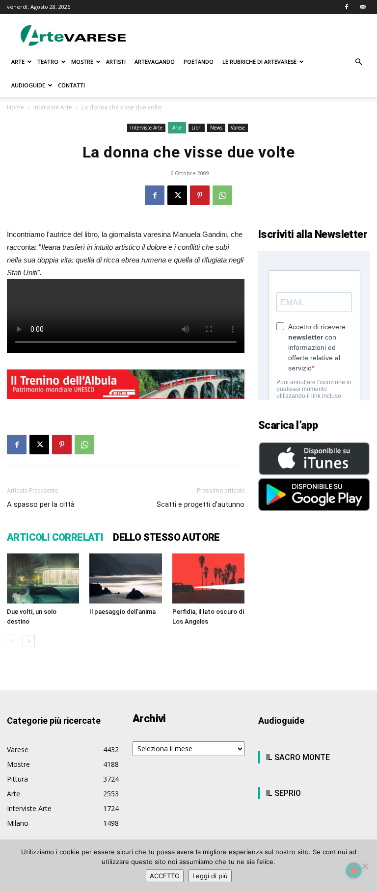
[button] (358, 62)
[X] (177, 195)
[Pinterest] (200, 195)
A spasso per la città (41, 504)
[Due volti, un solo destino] (43, 578)
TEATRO (47, 61)
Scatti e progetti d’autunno (200, 504)
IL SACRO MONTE (298, 757)
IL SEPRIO (283, 793)
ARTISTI (116, 61)
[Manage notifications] (354, 870)
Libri (196, 127)
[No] (365, 866)
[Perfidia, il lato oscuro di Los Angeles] (208, 578)
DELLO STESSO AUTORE (166, 537)
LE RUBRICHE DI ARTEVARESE (259, 61)
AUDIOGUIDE (28, 85)
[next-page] (29, 641)
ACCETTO (165, 876)
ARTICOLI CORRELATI (55, 537)
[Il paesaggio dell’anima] (125, 578)
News (216, 127)
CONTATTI (71, 85)
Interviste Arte (52, 107)
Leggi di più (210, 876)
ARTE (18, 61)
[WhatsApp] (222, 195)
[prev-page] (13, 641)
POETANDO (199, 61)
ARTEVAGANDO (155, 61)
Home (15, 107)
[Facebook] (346, 7)
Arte (177, 127)
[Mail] (362, 7)
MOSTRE (82, 61)
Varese (238, 127)
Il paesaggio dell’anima (122, 611)
